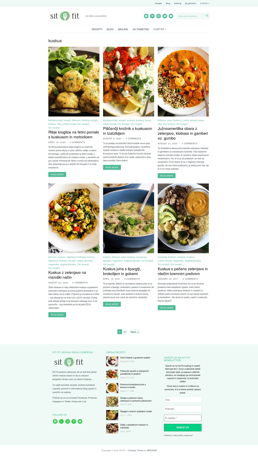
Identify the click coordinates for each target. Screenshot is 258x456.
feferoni (76, 120)
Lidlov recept (165, 260)
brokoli (106, 257)
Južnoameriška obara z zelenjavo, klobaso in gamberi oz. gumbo (183, 133)
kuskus (52, 123)
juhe (169, 120)
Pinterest (92, 397)
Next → (135, 331)
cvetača (181, 257)
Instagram (57, 401)
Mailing (177, 3)
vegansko (53, 264)
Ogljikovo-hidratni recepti (62, 260)
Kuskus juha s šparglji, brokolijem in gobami (122, 271)
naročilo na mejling (61, 392)
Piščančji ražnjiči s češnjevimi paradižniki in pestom (134, 372)
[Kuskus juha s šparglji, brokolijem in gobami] (128, 185)
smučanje (141, 257)
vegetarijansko (68, 264)
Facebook (82, 397)
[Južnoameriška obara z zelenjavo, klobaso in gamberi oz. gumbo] (183, 48)
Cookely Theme (136, 450)
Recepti (158, 3)
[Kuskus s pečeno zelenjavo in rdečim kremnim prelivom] (183, 185)
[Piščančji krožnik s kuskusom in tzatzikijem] (128, 48)
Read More (57, 174)
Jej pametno (190, 3)
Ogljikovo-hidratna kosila (80, 257)
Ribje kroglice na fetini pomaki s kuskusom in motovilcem (73, 134)
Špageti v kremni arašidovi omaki (136, 411)
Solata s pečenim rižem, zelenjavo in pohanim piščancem (136, 399)
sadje (80, 260)
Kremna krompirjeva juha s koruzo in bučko (133, 386)
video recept (69, 123)
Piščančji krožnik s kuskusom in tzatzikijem (127, 131)
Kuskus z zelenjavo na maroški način (67, 275)
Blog (168, 3)
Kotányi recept (89, 120)
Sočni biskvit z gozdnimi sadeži (135, 357)
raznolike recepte (69, 384)
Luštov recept (189, 120)
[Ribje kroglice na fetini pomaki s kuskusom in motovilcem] (73, 48)
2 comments (80, 282)
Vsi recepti (83, 123)
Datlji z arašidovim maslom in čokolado (134, 426)
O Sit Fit (203, 3)
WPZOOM (152, 450)
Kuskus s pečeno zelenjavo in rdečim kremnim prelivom (183, 271)
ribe (59, 123)
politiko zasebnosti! (185, 435)
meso (148, 120)
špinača (88, 260)
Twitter (68, 401)
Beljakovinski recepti (59, 120)
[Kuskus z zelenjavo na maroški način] (73, 185)
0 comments (77, 142)
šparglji (107, 260)
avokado (162, 257)
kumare (131, 120)
